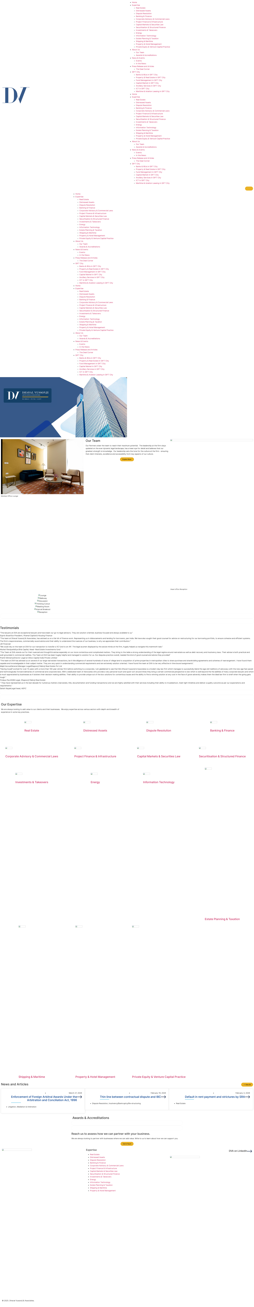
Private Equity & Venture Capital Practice (153, 47)
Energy (139, 33)
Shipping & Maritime (144, 41)
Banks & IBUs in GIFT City (147, 75)
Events (139, 61)
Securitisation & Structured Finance (151, 27)
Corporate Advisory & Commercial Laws (152, 19)
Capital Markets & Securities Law (149, 25)
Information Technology (146, 36)
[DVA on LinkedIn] (249, 1151)
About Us (136, 50)
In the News (141, 63)
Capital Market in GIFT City (147, 83)
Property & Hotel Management (149, 44)
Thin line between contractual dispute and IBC (130, 1096)
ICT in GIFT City (142, 89)
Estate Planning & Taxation (147, 38)
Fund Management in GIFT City (149, 80)
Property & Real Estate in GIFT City (150, 77)
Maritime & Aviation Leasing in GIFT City (153, 91)
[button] (127, 616)
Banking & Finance (144, 16)
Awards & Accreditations (146, 55)
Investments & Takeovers (146, 30)
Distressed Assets (143, 11)
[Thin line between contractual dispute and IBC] (163, 1096)
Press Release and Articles (143, 66)
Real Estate (140, 8)
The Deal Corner (143, 69)
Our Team (140, 52)
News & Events (138, 58)
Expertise (136, 5)
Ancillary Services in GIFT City (148, 86)
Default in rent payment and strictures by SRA (215, 1096)
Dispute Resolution (144, 13)
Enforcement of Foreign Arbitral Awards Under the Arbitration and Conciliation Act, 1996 (44, 1098)
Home (134, 2)
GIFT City (136, 72)
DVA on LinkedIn (238, 1150)
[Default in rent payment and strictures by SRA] (247, 1096)
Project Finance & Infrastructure (149, 22)
